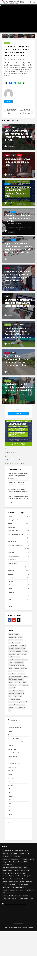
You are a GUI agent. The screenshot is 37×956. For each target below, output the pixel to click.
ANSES (20, 637)
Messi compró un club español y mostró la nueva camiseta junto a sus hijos (18, 491)
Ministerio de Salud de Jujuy (16, 679)
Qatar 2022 (12, 688)
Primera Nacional (23, 685)
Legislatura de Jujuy (18, 671)
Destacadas (15, 324)
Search (18, 413)
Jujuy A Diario (10, 174)
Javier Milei (24, 668)
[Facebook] (9, 620)
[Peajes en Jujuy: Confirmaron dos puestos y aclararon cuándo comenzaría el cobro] (18, 362)
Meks (20, 927)
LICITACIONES (12, 559)
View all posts (8, 101)
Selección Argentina (14, 699)
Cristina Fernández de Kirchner (17, 648)
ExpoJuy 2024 (12, 541)
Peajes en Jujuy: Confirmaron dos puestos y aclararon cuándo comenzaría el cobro (17, 484)
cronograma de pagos (15, 651)
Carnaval (10, 516)
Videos (19, 155)
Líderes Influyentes (13, 563)
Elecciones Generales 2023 (16, 534)
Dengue (25, 651)
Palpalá (10, 682)
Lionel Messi (12, 674)
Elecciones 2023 (21, 654)
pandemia (17, 682)
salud (10, 696)
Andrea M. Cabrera (11, 287)
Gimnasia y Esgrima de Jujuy (16, 665)
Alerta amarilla (12, 637)
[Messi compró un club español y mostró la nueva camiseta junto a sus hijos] (18, 390)
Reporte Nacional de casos (16, 690)
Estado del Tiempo (14, 657)
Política (10, 585)
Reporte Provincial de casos (16, 693)
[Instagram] (18, 620)
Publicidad (11, 592)
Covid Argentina (13, 645)
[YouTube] (14, 620)
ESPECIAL (7, 183)
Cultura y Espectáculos (14, 520)
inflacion (16, 668)
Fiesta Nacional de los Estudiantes (18, 659)
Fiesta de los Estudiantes (15, 545)
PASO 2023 (11, 578)
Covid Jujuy (23, 645)
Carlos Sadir (19, 640)
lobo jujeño (21, 674)
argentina (11, 640)
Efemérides (12, 654)
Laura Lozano (10, 146)
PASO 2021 (11, 574)
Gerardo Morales (18, 662)
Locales (7, 127)
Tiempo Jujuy (20, 705)
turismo (11, 707)
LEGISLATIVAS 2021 (13, 556)
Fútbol (10, 662)
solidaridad (12, 705)
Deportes (7, 42)
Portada (13, 127)
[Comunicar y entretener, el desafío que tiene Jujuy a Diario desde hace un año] (18, 306)
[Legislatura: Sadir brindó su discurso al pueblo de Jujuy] (18, 165)
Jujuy (10, 671)
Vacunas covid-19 (20, 707)
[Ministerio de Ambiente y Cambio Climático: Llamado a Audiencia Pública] (18, 193)
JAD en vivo (11, 552)
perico (24, 682)
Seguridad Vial (18, 696)
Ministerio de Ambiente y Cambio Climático (18, 677)
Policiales (10, 581)
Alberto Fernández (14, 634)
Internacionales (12, 549)
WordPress (30, 927)
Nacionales (11, 570)
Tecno (9, 603)
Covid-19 (11, 643)
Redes (13, 211)
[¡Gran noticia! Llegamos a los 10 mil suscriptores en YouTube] (18, 221)
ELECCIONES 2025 (13, 531)
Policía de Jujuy (13, 685)
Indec (10, 668)
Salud (9, 599)
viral (10, 710)
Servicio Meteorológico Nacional (18, 702)
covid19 (18, 643)
